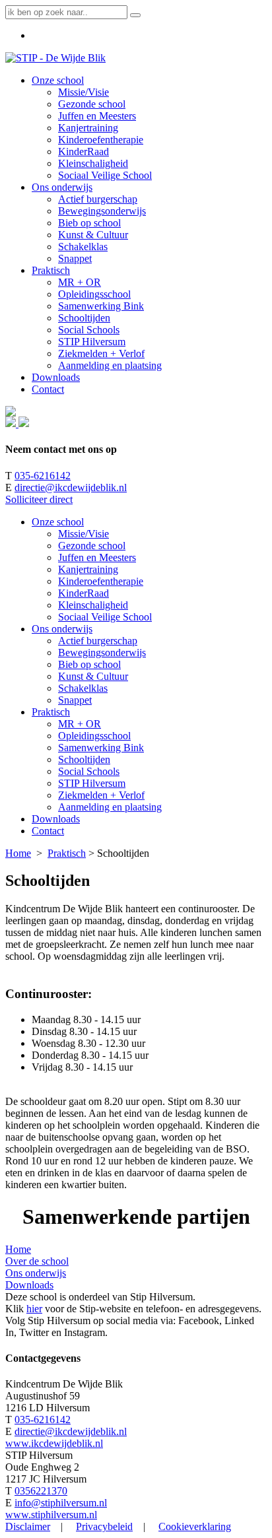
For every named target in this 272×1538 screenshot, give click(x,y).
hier (34, 1308)
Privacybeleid (104, 1526)
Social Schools (88, 771)
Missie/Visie (83, 533)
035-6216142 (43, 475)
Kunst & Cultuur (93, 676)
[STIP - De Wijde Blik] (55, 57)
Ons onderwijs (62, 628)
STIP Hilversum (91, 783)
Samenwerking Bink (101, 747)
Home (18, 853)
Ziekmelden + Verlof (101, 795)
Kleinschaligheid (93, 605)
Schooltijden (84, 759)
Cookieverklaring (194, 1526)
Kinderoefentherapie (100, 581)
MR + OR (79, 723)
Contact (48, 830)
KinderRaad (83, 593)
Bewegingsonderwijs (102, 652)
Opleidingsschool (94, 735)
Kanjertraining (88, 569)
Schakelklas (83, 688)
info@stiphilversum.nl (61, 1502)
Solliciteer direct (39, 499)
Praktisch (51, 712)
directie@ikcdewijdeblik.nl (71, 487)
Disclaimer (27, 1526)
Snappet (75, 700)
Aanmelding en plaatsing (110, 807)
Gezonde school (91, 545)
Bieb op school (89, 664)
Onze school (58, 521)
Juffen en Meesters (97, 557)
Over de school (37, 1261)
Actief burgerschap (97, 640)
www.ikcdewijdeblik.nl (54, 1443)
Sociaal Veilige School (105, 616)
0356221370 (41, 1490)
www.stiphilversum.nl (51, 1514)
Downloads (56, 818)
